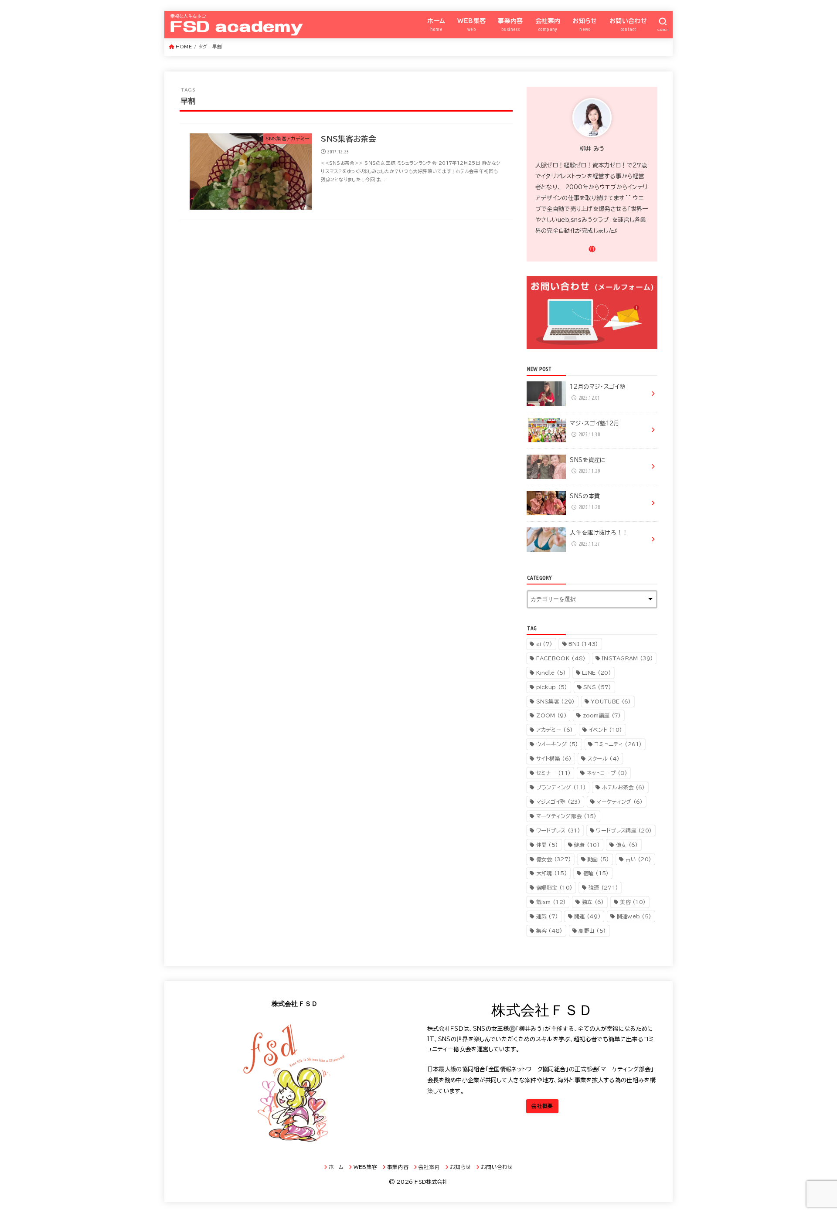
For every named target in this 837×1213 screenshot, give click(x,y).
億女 (627, 844)
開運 (587, 916)
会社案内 (548, 25)
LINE (596, 672)
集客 (549, 930)
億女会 (554, 859)
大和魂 (551, 873)
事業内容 (510, 25)
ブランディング (561, 787)
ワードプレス (558, 830)
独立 (593, 901)
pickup (552, 687)
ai (544, 643)
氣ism (551, 901)
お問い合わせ (628, 25)
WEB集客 (471, 25)
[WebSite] (592, 249)
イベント (606, 729)
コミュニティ (618, 744)
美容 (633, 901)
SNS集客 (555, 701)
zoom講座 (602, 715)
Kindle (551, 672)
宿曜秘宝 (554, 887)
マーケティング (619, 801)
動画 (598, 859)
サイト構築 (554, 758)
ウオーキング (557, 744)
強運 (603, 887)
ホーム (436, 25)
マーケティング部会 (566, 816)
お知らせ (584, 25)
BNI (583, 643)
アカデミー (554, 729)
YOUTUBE (611, 701)
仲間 (547, 844)
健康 (587, 844)
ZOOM (551, 715)
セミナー (553, 772)
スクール (603, 758)
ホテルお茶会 (623, 787)
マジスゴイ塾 (558, 801)
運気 (547, 916)
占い (638, 859)
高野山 (592, 930)
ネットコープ (607, 772)
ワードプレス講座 (624, 830)
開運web (634, 916)
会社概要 (542, 1106)
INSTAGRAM (627, 658)
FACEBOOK (561, 658)
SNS (597, 687)
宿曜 (596, 873)
